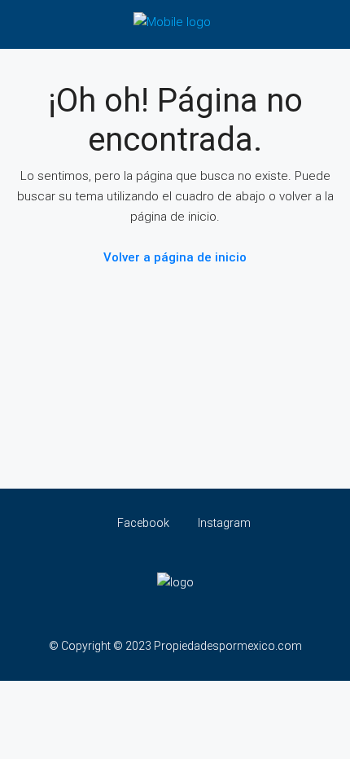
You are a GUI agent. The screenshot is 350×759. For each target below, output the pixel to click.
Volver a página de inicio (175, 257)
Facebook (142, 522)
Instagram (223, 522)
